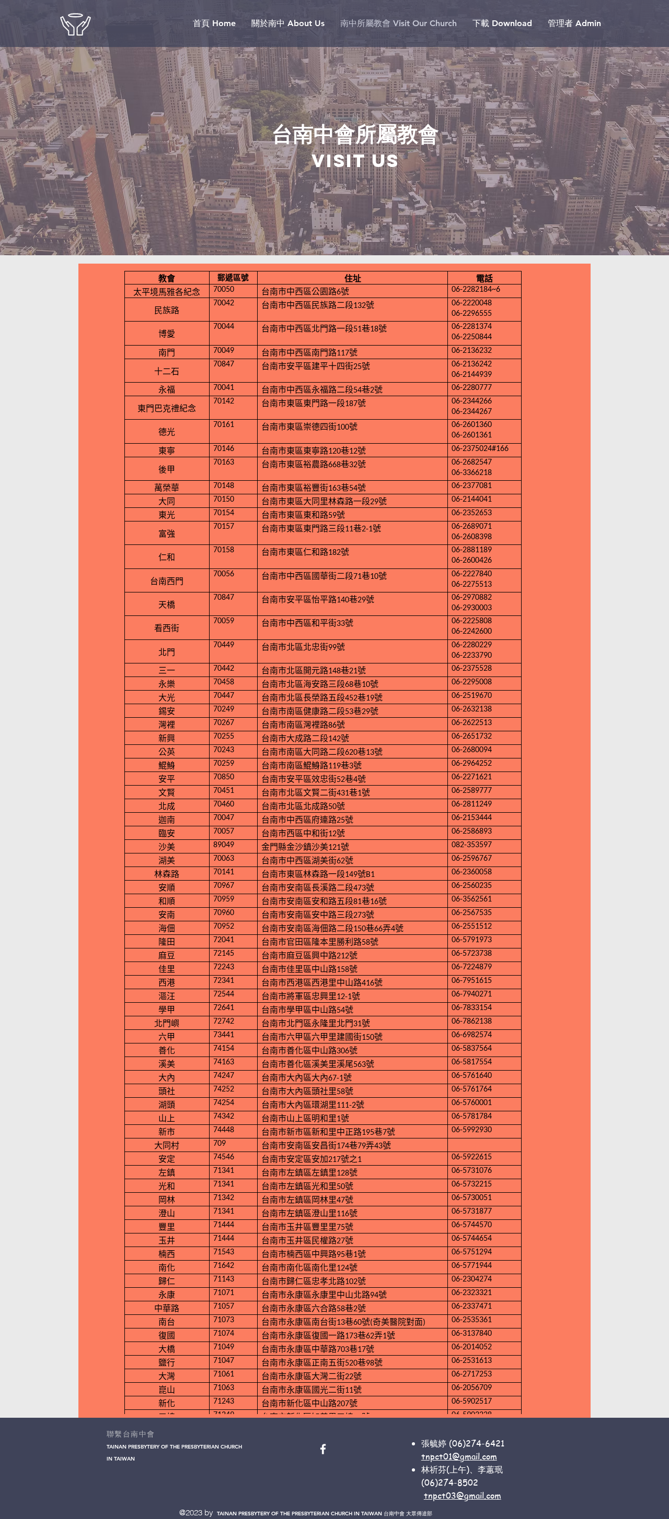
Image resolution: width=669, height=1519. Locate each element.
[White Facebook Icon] (323, 1449)
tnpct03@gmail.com (462, 1495)
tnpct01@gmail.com (459, 1456)
